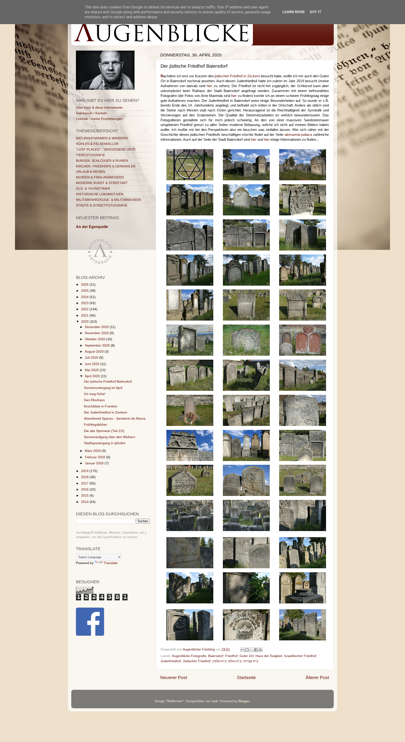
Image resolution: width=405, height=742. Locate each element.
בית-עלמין (219, 661)
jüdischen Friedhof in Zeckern (237, 76)
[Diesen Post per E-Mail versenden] (242, 649)
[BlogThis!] (247, 649)
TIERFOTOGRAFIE (90, 155)
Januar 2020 (95, 463)
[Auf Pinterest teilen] (260, 649)
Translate (111, 563)
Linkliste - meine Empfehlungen (99, 119)
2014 (85, 502)
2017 (85, 483)
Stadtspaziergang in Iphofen (105, 443)
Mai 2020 (92, 370)
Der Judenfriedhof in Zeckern (105, 412)
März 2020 (93, 451)
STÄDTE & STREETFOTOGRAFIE (101, 205)
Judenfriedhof (171, 661)
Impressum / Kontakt (91, 113)
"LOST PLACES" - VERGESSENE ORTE (106, 149)
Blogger (244, 701)
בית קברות (250, 661)
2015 (85, 495)
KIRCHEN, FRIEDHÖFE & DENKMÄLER (105, 166)
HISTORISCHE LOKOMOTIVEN (99, 194)
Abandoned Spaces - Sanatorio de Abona (114, 418)
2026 (85, 284)
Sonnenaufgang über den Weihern (109, 437)
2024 (85, 297)
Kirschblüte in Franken (100, 406)
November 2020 (97, 333)
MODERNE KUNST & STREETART (102, 183)
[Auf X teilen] (251, 649)
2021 (85, 315)
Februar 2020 (95, 457)
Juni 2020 (92, 364)
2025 (85, 290)
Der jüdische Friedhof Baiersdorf (108, 381)
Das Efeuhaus (94, 400)
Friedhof (231, 656)
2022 (85, 309)
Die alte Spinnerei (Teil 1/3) (104, 431)
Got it (316, 12)
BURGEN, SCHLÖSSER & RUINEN (102, 160)
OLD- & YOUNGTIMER (93, 188)
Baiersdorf (215, 656)
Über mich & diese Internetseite (99, 107)
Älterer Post (317, 677)
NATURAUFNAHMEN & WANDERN (102, 138)
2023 (85, 303)
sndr (215, 701)
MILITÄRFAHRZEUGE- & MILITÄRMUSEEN (108, 200)
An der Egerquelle (92, 227)
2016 (85, 489)
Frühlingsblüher (95, 424)
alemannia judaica (298, 135)
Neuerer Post (173, 677)
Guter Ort (247, 656)
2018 (85, 477)
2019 (85, 471)
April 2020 (93, 376)
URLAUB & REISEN (90, 172)
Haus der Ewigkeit (268, 656)
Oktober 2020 (95, 339)
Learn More (293, 12)
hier (209, 86)
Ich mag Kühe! (94, 394)
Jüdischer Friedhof (196, 661)
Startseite (246, 677)
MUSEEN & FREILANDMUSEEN (100, 177)
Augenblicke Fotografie (189, 656)
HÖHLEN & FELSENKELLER (97, 144)
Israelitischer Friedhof (300, 656)
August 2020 (95, 351)
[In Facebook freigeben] (256, 649)
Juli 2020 (92, 357)
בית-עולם (234, 661)
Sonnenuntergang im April (103, 388)
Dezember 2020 (97, 327)
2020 (85, 321)
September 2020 (98, 345)
